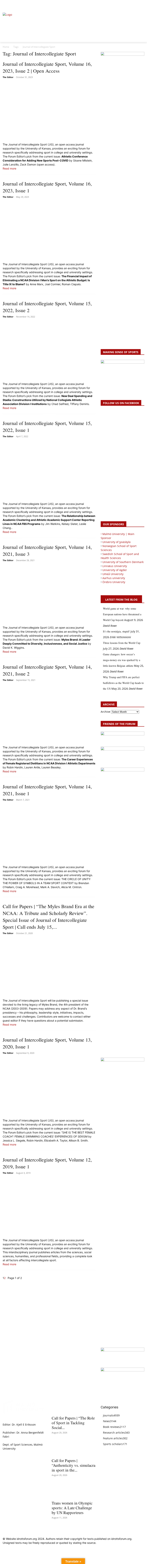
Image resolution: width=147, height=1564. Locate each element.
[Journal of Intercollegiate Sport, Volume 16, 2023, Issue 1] (49, 231)
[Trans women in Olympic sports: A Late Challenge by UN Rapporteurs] (73, 1491)
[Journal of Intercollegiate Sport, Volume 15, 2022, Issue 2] (49, 350)
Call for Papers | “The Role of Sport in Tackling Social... (73, 1422)
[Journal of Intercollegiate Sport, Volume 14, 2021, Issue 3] (49, 594)
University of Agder (114, 570)
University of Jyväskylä (116, 542)
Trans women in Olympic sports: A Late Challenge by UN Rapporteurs (72, 1507)
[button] (7, 5)
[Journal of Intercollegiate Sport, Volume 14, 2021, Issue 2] (49, 714)
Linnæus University (114, 566)
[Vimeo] (138, 5)
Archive (105, 711)
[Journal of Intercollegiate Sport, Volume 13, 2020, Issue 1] (49, 1087)
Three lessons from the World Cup (121, 643)
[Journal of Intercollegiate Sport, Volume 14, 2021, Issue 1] (49, 834)
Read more (9, 168)
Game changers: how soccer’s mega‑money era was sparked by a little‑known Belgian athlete (121, 660)
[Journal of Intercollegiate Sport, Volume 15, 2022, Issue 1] (49, 470)
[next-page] (7, 1278)
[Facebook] (124, 5)
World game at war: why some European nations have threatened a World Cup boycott (122, 614)
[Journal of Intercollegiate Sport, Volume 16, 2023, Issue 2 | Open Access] (49, 111)
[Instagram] (129, 5)
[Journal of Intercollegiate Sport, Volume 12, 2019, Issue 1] (49, 1207)
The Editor (8, 77)
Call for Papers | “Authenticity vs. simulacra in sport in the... (73, 1465)
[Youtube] (142, 5)
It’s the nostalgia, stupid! (116, 631)
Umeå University (112, 574)
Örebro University (113, 582)
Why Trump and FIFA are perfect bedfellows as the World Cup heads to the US (123, 682)
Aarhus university (113, 578)
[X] (133, 5)
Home (6, 46)
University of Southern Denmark (123, 562)
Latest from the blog (121, 599)
